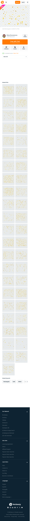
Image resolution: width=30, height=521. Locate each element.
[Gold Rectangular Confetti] (8, 102)
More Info (6, 55)
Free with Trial (15, 41)
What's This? (15, 53)
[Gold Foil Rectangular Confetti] (8, 89)
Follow (25, 36)
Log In (23, 2)
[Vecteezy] (2, 2)
